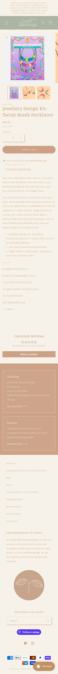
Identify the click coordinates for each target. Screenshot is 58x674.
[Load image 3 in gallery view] (43, 92)
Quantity (6, 131)
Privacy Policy (13, 513)
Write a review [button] (29, 354)
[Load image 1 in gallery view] (14, 92)
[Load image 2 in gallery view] (29, 92)
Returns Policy (14, 506)
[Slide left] (3, 93)
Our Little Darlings (23, 669)
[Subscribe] (47, 620)
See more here (15, 406)
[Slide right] (54, 93)
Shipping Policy (14, 499)
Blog (8, 477)
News (9, 484)
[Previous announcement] (5, 7)
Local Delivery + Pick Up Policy (22, 492)
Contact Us (12, 521)
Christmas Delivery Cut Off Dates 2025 (26, 470)
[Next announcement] (52, 7)
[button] (6, 22)
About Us (11, 463)
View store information (18, 169)
